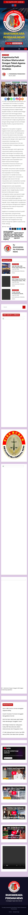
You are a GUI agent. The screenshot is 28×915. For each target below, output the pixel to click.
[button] (22, 48)
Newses (23, 907)
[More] (22, 99)
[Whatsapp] (11, 99)
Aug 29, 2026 (15, 269)
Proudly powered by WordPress (9, 907)
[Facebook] (5, 99)
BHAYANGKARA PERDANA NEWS (17, 74)
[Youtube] (19, 99)
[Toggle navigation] (19, 49)
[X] (8, 99)
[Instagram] (17, 99)
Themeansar (14, 909)
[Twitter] (14, 99)
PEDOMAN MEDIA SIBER (17, 43)
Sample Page (16, 912)
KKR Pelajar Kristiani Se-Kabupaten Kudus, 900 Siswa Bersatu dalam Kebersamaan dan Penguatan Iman (13, 727)
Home (10, 912)
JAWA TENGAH (5, 54)
